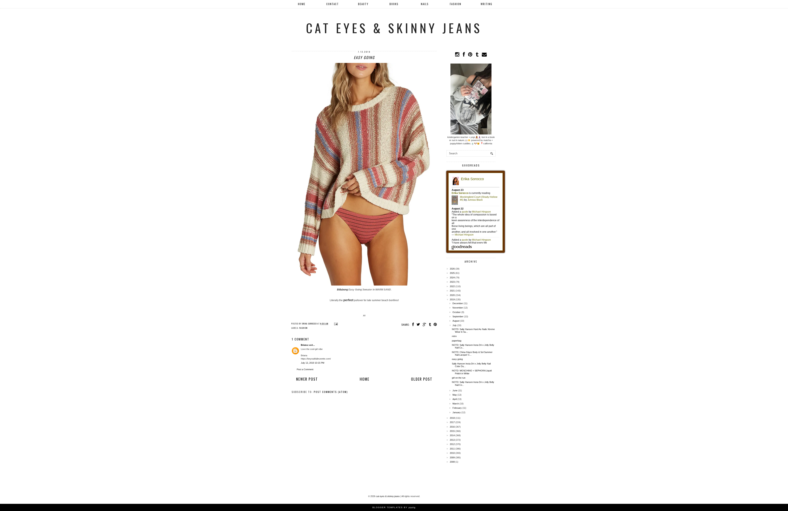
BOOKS (394, 4)
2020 (452, 295)
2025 (452, 273)
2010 (452, 453)
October (456, 312)
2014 (452, 435)
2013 (452, 440)
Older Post (421, 379)
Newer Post (307, 379)
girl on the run (458, 378)
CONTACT (332, 4)
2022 (452, 286)
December (457, 303)
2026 (452, 268)
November (457, 307)
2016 (452, 427)
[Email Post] (335, 323)
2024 (452, 277)
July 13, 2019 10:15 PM (312, 363)
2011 (452, 448)
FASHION (455, 4)
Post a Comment (305, 369)
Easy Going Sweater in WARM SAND (369, 289)
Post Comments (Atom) (331, 392)
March (455, 403)
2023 (452, 282)
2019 (452, 299)
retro (454, 336)
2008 (452, 462)
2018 (452, 418)
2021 (452, 290)
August (455, 321)
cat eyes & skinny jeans (394, 27)
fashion (303, 327)
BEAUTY (363, 4)
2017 (452, 422)
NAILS (425, 4)
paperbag (456, 340)
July (454, 325)
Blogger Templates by (394, 507)
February (457, 408)
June (454, 390)
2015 (452, 431)
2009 (452, 457)
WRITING (486, 4)
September (457, 316)
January (456, 412)
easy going (457, 359)
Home (301, 4)
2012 (452, 444)
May (454, 395)
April (454, 399)
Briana (304, 345)
